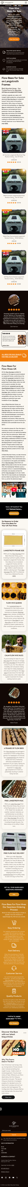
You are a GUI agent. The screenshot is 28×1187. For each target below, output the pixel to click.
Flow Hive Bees (10, 663)
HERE (12, 1165)
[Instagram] (6, 1177)
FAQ (2, 1150)
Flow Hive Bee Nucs (15, 23)
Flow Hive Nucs (12, 380)
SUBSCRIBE (4, 1152)
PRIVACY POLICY (5, 1171)
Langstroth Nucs (14, 606)
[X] (17, 1177)
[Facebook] (2, 1177)
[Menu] (26, 3)
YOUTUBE (3, 1148)
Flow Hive (8, 622)
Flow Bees (12, 31)
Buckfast (18, 436)
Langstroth (11, 378)
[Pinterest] (9, 1177)
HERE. (3, 464)
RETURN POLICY (5, 1168)
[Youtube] (13, 1177)
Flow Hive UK (16, 26)
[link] (14, 162)
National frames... (16, 509)
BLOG (2, 1147)
